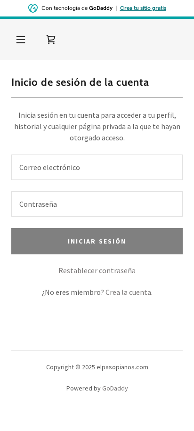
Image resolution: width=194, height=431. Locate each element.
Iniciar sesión (97, 241)
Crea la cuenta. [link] (129, 292)
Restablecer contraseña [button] (97, 270)
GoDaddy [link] (115, 388)
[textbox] (97, 167)
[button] (20, 39)
